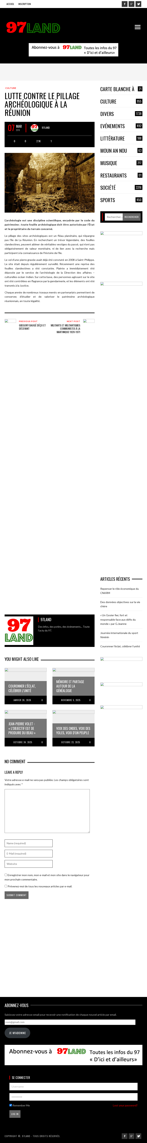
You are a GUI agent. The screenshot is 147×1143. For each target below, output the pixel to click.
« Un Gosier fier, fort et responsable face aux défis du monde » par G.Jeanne (118, 619)
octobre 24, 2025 (22, 742)
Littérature (120, 138)
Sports (120, 200)
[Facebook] (124, 4)
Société (120, 187)
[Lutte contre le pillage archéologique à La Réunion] (50, 182)
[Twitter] (138, 4)
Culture (10, 88)
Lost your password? (125, 1105)
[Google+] (131, 4)
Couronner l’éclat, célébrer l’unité (120, 646)
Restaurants (120, 175)
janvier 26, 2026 (22, 700)
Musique (120, 163)
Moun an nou (120, 150)
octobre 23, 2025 (70, 742)
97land (46, 127)
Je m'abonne (17, 1033)
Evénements (120, 126)
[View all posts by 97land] (34, 128)
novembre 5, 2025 (70, 700)
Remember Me (21, 1105)
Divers (120, 114)
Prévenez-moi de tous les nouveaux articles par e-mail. (40, 886)
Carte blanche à (120, 89)
